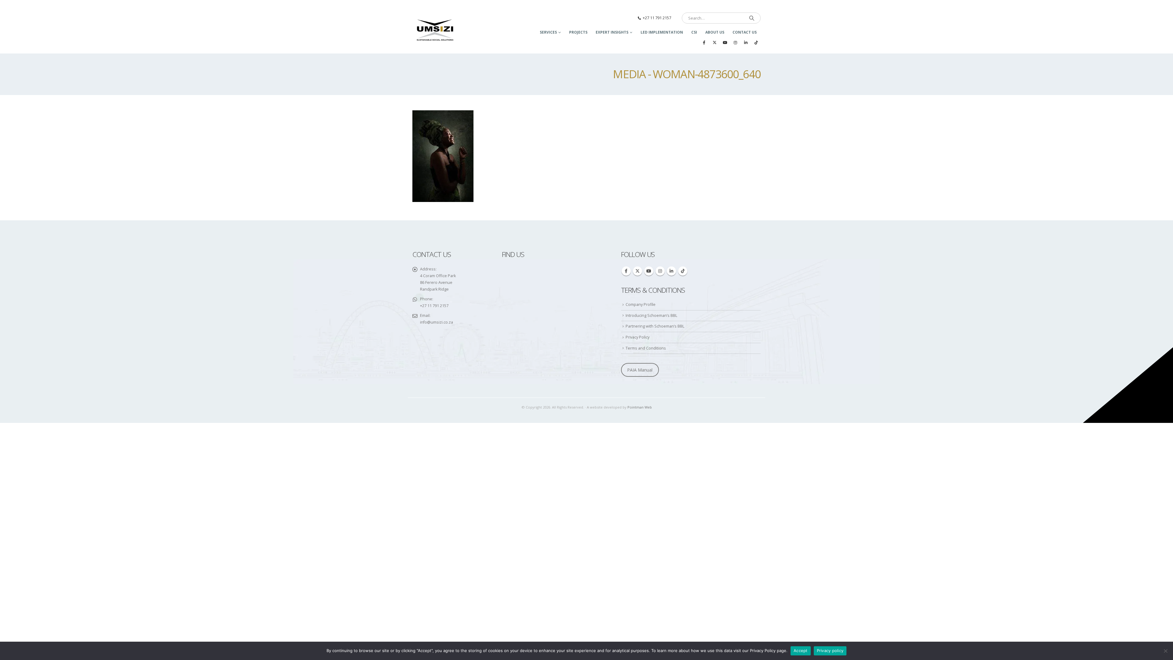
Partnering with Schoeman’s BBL (655, 326)
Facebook (626, 271)
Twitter (637, 271)
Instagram (660, 271)
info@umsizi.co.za (436, 322)
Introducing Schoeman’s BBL (651, 315)
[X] (714, 42)
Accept (801, 650)
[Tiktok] (756, 42)
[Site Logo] (435, 30)
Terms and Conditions (646, 348)
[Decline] (1165, 651)
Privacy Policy (637, 337)
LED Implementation (662, 32)
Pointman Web (639, 407)
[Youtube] (725, 42)
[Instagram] (735, 42)
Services (548, 32)
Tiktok (682, 271)
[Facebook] (704, 42)
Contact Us (745, 32)
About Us (714, 32)
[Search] (751, 18)
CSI (694, 32)
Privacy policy (830, 650)
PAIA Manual (639, 370)
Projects (578, 32)
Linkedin (671, 271)
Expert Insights (612, 32)
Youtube (648, 271)
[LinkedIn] (745, 42)
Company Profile (641, 304)
